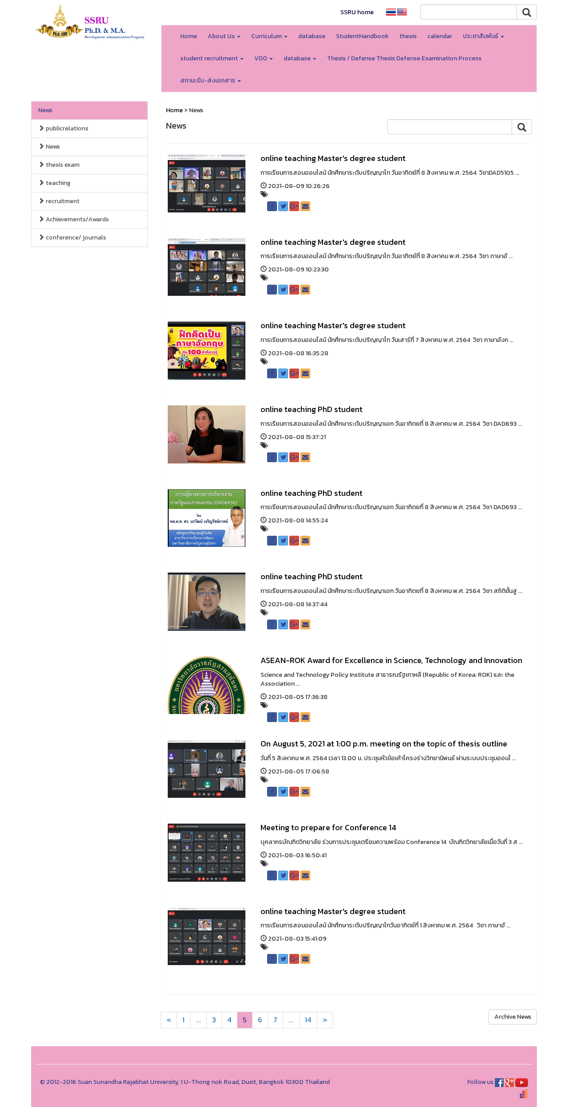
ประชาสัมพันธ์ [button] (481, 36)
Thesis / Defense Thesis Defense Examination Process (404, 58)
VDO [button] (261, 58)
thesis (408, 36)
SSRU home (357, 12)
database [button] (298, 58)
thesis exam (61, 164)
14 (308, 1019)
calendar (439, 36)
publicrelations (66, 128)
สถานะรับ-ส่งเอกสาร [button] (208, 80)
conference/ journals (75, 237)
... (198, 1019)
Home (188, 36)
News (45, 110)
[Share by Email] (305, 206)
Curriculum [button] (267, 36)
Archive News (512, 1016)
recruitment (61, 201)
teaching (57, 183)
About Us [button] (222, 36)
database (311, 36)
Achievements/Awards (76, 219)
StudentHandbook (362, 36)
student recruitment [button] (209, 58)
